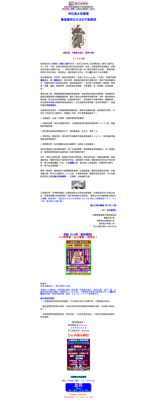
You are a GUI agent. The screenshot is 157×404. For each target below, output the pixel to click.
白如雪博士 (112, 210)
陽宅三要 (64, 64)
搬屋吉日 (58, 80)
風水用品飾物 (60, 176)
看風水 (43, 80)
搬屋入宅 (74, 163)
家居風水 (52, 105)
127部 (113, 205)
